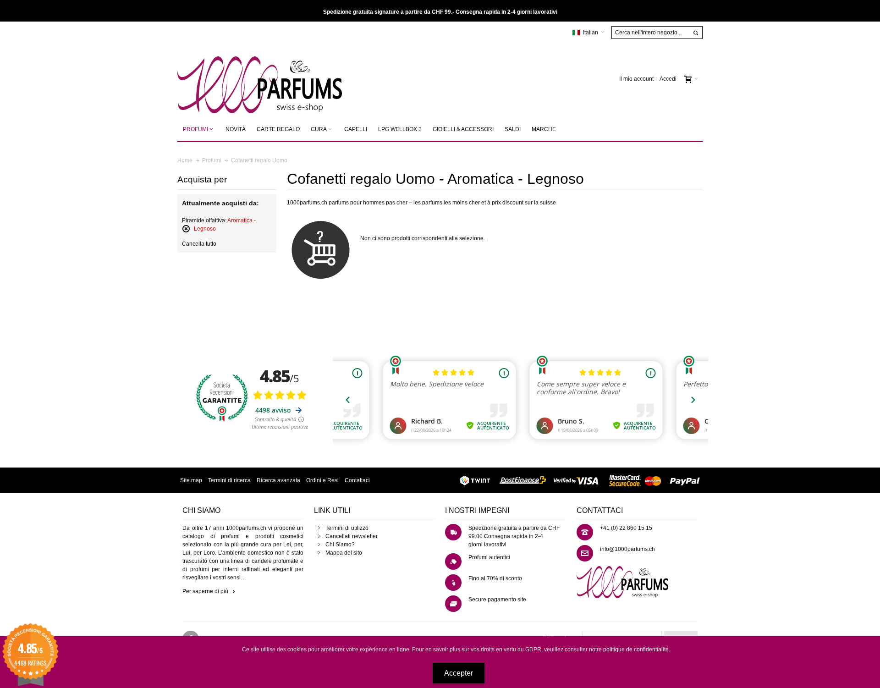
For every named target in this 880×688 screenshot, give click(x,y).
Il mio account (636, 79)
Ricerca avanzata (278, 480)
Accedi (668, 79)
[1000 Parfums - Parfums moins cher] (259, 79)
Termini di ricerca (229, 480)
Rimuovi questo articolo (186, 229)
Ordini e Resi (322, 480)
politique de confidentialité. (636, 649)
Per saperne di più (205, 591)
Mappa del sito (343, 553)
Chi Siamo (338, 544)
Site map (191, 480)
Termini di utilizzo (346, 528)
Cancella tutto (199, 244)
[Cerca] (695, 33)
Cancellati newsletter (351, 536)
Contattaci (357, 480)
